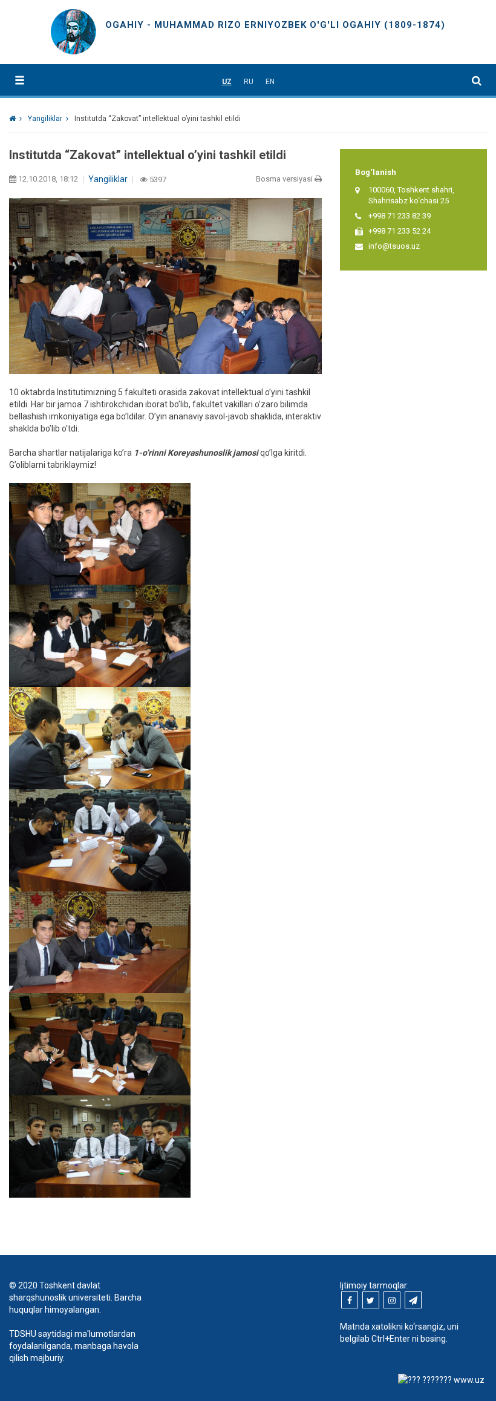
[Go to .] (15, 118)
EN (270, 81)
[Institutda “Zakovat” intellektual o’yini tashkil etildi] (100, 1145)
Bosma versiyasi (285, 178)
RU (248, 81)
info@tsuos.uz (394, 246)
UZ (227, 81)
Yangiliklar (108, 179)
